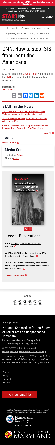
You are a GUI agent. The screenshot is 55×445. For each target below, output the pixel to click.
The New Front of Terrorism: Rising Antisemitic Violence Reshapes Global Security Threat (23, 112)
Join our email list (19, 394)
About (5, 322)
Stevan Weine (29, 74)
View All (47, 133)
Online (20, 155)
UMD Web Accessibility (33, 351)
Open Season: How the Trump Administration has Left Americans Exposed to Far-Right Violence (25, 127)
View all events (9, 142)
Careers (14, 322)
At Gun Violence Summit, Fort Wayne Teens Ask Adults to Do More (24, 119)
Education (21, 178)
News (6, 371)
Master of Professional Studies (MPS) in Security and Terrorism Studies (26, 187)
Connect (7, 379)
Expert (16, 158)
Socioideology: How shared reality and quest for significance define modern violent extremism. (27, 266)
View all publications (14, 275)
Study (5, 375)
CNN (8, 77)
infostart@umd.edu (28, 343)
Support (6, 382)
